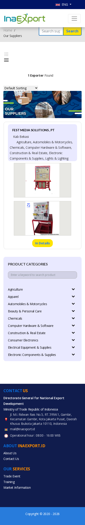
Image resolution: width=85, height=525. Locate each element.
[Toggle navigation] (74, 18)
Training (9, 482)
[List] (6, 60)
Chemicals (15, 318)
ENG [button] (64, 4)
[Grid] (6, 54)
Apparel (13, 296)
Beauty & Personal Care (24, 311)
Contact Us (11, 459)
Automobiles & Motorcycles (27, 304)
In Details (42, 243)
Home (7, 30)
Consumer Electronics (23, 340)
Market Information (17, 487)
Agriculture (15, 289)
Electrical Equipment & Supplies (29, 347)
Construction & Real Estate (27, 333)
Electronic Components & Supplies (32, 354)
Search (72, 31)
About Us (9, 453)
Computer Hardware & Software (30, 325)
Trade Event (11, 476)
